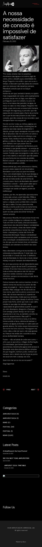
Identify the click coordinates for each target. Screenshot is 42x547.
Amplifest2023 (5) (11, 414)
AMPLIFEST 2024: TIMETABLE (15, 465)
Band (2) (6, 422)
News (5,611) (8, 435)
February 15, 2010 (9, 41)
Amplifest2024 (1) (11, 418)
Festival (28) (8, 427)
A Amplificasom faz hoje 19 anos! (15, 451)
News (5, 371)
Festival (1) (8, 431)
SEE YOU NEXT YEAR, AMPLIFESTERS (16, 458)
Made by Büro (21, 542)
